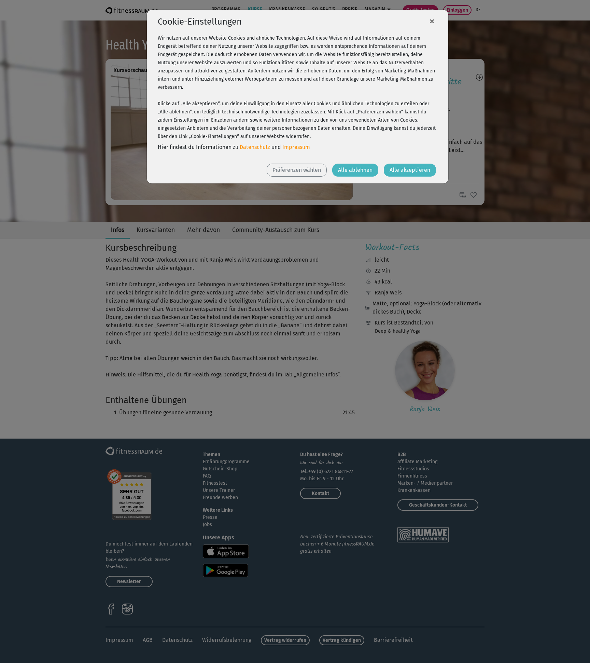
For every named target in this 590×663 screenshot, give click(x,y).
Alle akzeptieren (410, 170)
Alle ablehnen (355, 170)
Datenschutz (255, 147)
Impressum (296, 147)
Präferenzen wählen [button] (296, 170)
